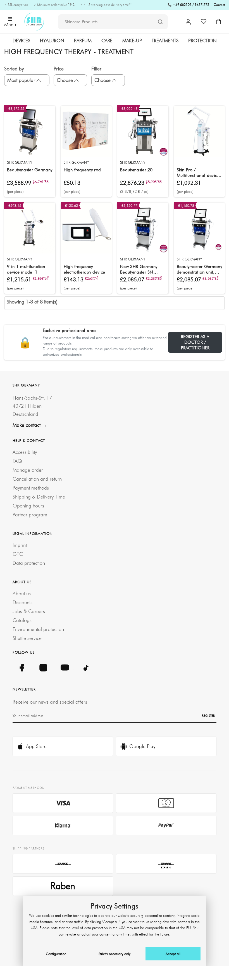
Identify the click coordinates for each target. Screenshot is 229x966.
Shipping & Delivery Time (39, 497)
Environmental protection (38, 629)
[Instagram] (43, 667)
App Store (36, 746)
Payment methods (31, 488)
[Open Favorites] (203, 21)
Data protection (29, 563)
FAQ (17, 461)
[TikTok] (86, 667)
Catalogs (22, 620)
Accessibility (25, 452)
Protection (202, 40)
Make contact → (30, 425)
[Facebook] (22, 667)
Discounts (22, 602)
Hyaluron (52, 40)
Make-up (132, 40)
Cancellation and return (37, 479)
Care (107, 40)
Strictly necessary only (114, 953)
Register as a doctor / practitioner (195, 342)
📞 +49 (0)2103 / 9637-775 (188, 5)
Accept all (173, 953)
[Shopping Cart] (219, 21)
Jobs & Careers (29, 611)
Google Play (142, 746)
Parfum (83, 40)
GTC (18, 554)
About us (22, 593)
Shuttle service (27, 638)
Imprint (20, 545)
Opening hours (28, 506)
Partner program (30, 515)
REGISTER (208, 716)
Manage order (28, 470)
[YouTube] (65, 667)
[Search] (160, 22)
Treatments (165, 40)
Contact (219, 5)
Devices (21, 40)
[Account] (188, 22)
